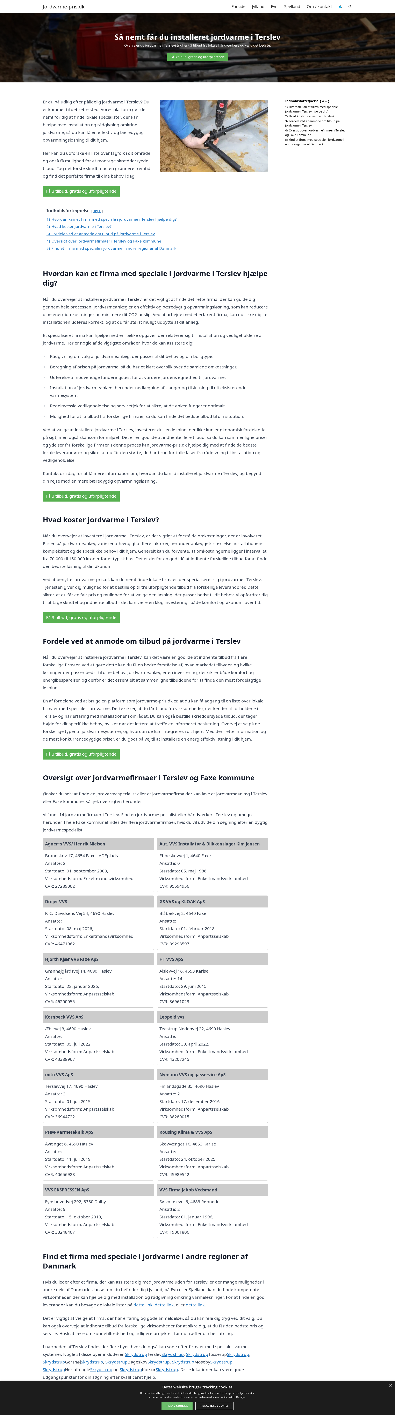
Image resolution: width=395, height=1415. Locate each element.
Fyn (274, 6)
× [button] (390, 1385)
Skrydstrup (136, 1354)
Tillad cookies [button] (177, 1406)
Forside (238, 6)
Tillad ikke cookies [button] (214, 1406)
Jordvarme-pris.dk (64, 6)
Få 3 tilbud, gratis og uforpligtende (198, 57)
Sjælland (292, 6)
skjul (97, 211)
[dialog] (197, 1398)
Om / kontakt (319, 6)
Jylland (258, 6)
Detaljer (241, 1397)
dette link (143, 1305)
